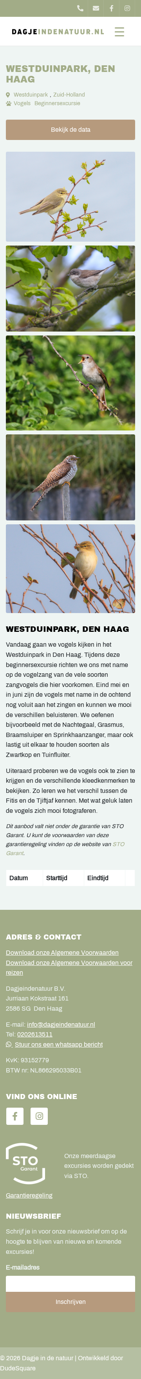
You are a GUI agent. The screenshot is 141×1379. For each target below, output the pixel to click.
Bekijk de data (70, 129)
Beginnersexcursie (57, 103)
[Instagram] (127, 8)
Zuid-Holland (69, 95)
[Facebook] (111, 8)
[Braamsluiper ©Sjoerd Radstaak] (70, 289)
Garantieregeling (29, 1195)
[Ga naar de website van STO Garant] (29, 1163)
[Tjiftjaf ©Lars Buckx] (70, 568)
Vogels (22, 103)
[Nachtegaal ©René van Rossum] (70, 383)
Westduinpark (31, 95)
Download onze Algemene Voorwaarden (62, 952)
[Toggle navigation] (119, 31)
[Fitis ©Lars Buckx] (70, 197)
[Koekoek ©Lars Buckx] (70, 477)
